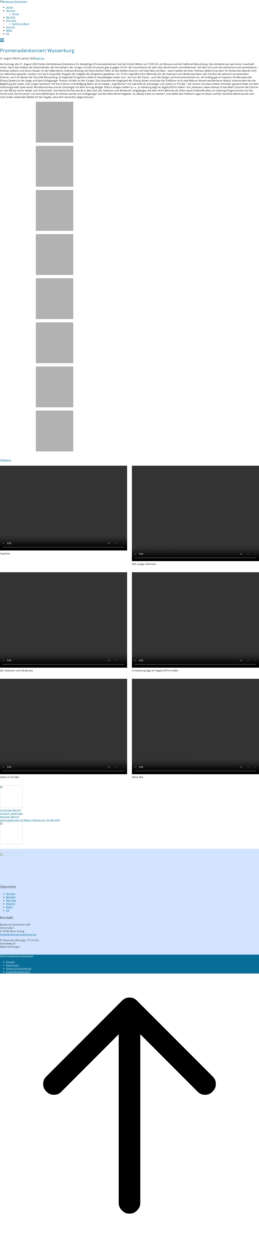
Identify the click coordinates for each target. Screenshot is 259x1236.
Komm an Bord (20, 24)
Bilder (9, 30)
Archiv (15, 14)
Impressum (12, 965)
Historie (10, 27)
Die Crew (11, 20)
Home (9, 7)
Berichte (10, 17)
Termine (10, 10)
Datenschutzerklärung (18, 968)
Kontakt (10, 962)
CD (7, 33)
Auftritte (40, 58)
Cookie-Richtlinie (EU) (18, 972)
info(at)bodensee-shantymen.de (18, 934)
